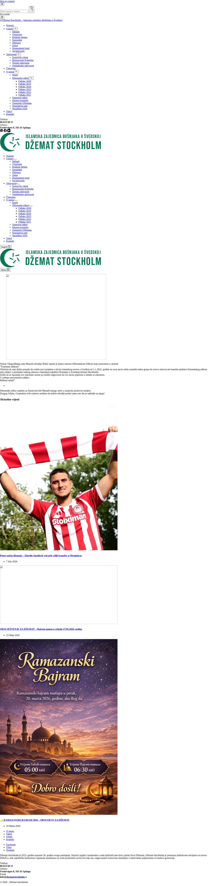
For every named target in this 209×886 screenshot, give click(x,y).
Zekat (15, 175)
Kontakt (10, 241)
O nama (10, 200)
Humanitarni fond (20, 178)
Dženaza (16, 172)
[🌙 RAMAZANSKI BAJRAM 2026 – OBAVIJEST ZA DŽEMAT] (59, 814)
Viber (8, 847)
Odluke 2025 (24, 211)
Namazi (10, 156)
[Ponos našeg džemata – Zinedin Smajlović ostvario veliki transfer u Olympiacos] (59, 549)
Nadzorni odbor (20, 224)
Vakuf (9, 238)
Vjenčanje (17, 164)
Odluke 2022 (24, 219)
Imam (15, 202)
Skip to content (7, 1)
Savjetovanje (18, 180)
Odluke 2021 (24, 222)
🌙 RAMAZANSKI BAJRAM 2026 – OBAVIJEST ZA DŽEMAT (34, 820)
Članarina (10, 197)
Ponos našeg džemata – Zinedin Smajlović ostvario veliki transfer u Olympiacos (41, 555)
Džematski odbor (20, 205)
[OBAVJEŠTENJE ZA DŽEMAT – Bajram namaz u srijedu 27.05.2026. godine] (59, 623)
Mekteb (16, 161)
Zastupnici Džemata (22, 230)
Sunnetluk (17, 169)
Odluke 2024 (24, 213)
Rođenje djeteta (19, 167)
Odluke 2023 (24, 216)
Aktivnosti (11, 183)
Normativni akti (19, 233)
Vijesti (9, 836)
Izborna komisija (20, 227)
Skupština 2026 (19, 235)
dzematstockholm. (15, 877)
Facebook (11, 844)
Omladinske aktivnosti (23, 194)
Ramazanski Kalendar (23, 189)
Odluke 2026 (24, 208)
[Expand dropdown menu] (15, 159)
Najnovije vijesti (20, 186)
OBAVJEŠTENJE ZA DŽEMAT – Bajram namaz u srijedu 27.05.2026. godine (41, 629)
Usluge (9, 158)
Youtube (10, 850)
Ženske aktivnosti (20, 191)
